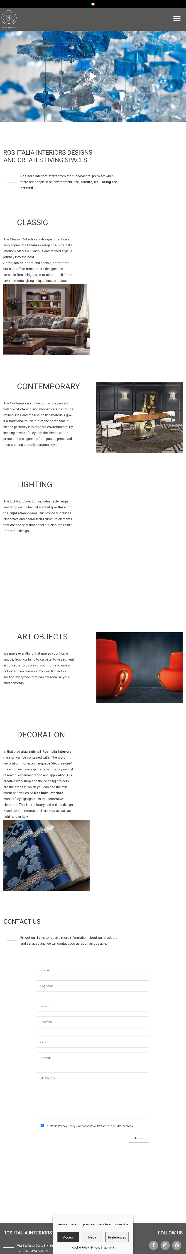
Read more (47, 322)
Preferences (117, 1237)
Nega (92, 1237)
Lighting (34, 484)
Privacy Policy (66, 1126)
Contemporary (48, 386)
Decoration (41, 734)
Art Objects (42, 636)
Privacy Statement (102, 1247)
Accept (68, 1237)
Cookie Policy (80, 1247)
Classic (32, 222)
